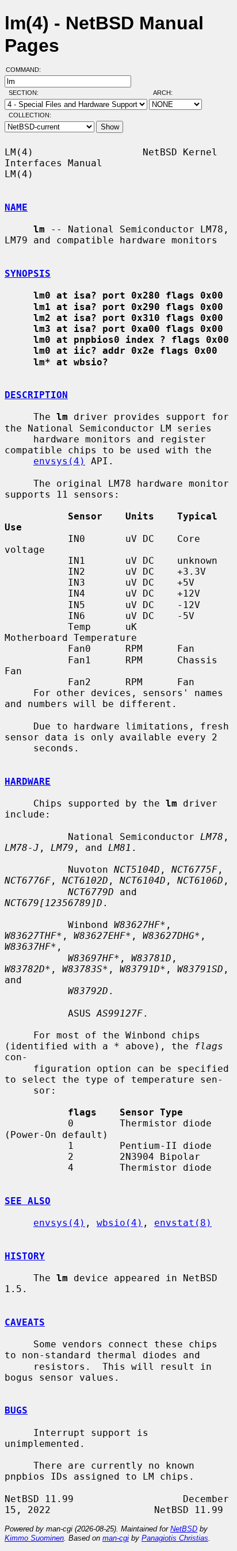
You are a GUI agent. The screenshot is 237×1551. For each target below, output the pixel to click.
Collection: (30, 115)
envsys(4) (59, 461)
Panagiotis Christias (175, 1538)
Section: (26, 92)
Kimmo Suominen (34, 1538)
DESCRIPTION (36, 394)
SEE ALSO (28, 1200)
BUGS (16, 1410)
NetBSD (183, 1529)
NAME (16, 207)
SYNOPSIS (28, 273)
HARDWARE (28, 781)
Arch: (168, 92)
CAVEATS (25, 1322)
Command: (27, 69)
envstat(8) (183, 1222)
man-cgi (115, 1538)
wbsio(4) (120, 1222)
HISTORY (25, 1256)
